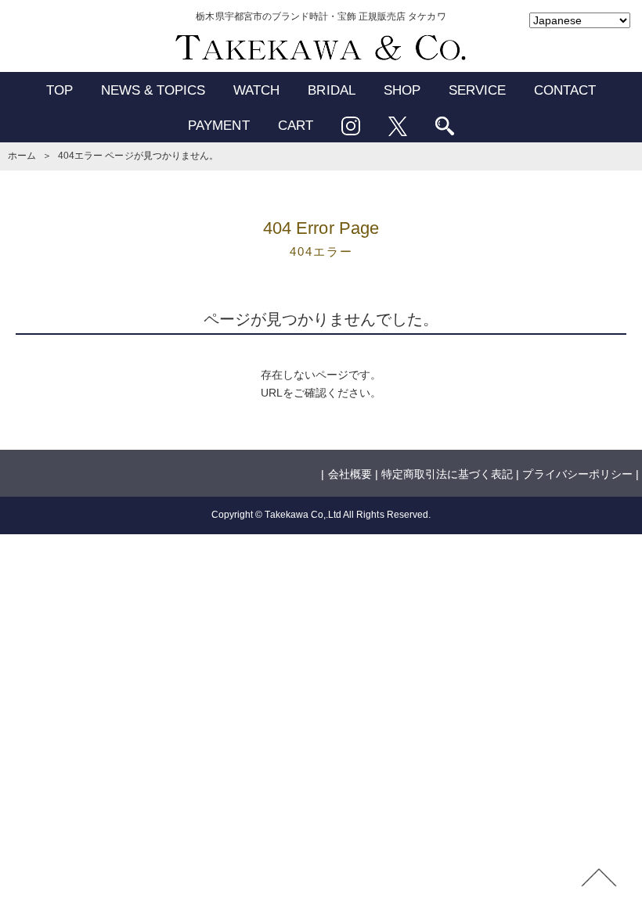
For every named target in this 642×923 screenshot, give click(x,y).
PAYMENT (218, 125)
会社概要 (350, 474)
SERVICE (477, 90)
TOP (59, 90)
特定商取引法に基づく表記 (447, 474)
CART (295, 125)
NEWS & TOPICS (153, 90)
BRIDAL (331, 90)
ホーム (22, 155)
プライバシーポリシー (577, 474)
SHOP (402, 90)
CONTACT (565, 90)
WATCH (256, 90)
